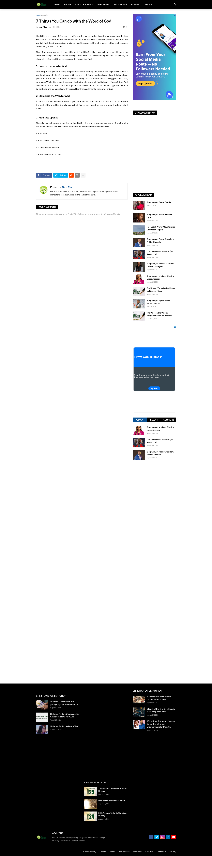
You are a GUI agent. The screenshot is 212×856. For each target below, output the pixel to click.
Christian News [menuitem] (84, 4)
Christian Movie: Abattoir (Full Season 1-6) (160, 252)
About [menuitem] (67, 4)
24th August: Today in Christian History (112, 814)
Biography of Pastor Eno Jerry (160, 202)
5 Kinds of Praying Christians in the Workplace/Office (161, 710)
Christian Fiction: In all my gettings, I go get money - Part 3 (64, 703)
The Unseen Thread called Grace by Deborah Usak (161, 289)
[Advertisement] (172, 166)
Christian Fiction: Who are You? (64, 726)
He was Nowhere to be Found (111, 800)
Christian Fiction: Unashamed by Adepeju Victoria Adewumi (64, 715)
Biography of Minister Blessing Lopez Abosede (160, 277)
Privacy (173, 852)
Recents (154, 420)
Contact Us (161, 852)
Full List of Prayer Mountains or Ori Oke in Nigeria (161, 228)
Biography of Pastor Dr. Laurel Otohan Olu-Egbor (160, 265)
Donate (103, 852)
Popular (140, 420)
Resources (137, 852)
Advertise (149, 852)
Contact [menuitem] (136, 4)
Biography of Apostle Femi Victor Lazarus (158, 302)
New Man (67, 187)
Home (38, 15)
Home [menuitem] (57, 4)
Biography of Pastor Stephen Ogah (159, 216)
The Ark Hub (124, 852)
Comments (168, 420)
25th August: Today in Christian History (112, 789)
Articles (45, 15)
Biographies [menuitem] (120, 4)
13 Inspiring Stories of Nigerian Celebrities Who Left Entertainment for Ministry (161, 724)
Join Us (112, 852)
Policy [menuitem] (148, 4)
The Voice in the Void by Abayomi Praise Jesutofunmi (159, 314)
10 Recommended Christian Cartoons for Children (159, 698)
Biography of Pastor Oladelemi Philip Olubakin (160, 240)
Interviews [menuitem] (103, 4)
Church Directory (89, 852)
